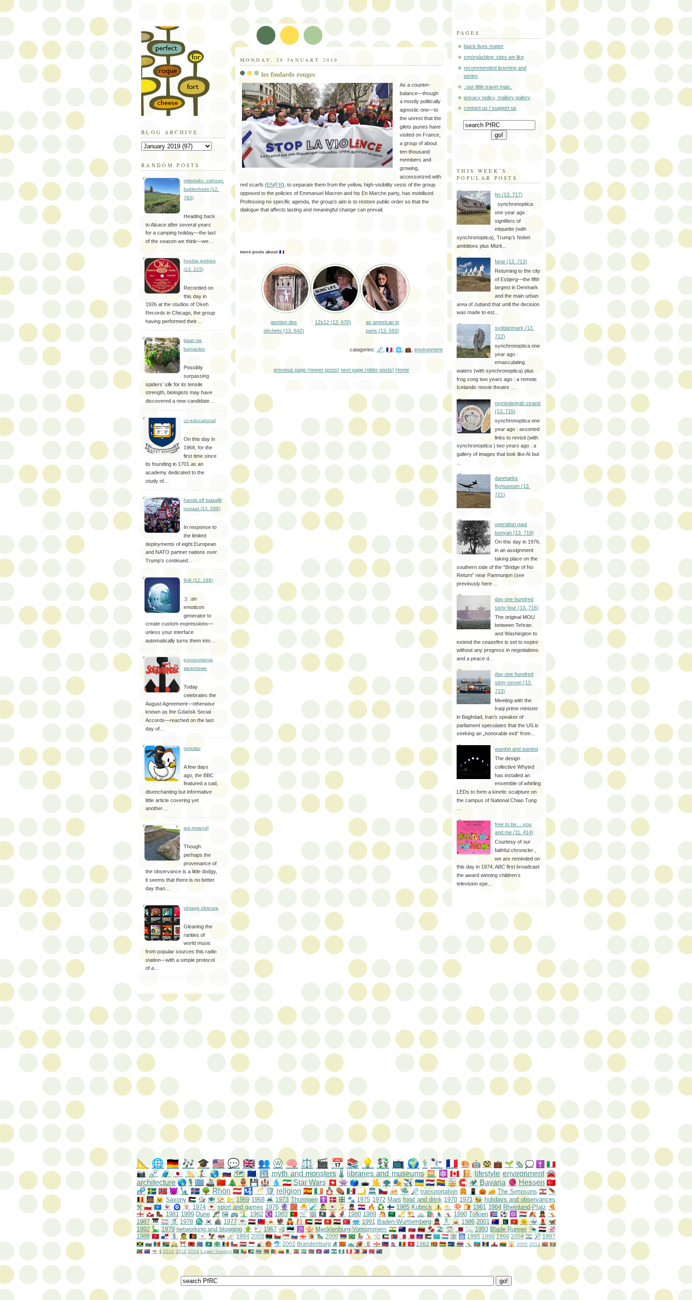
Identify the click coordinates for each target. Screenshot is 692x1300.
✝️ (540, 1164)
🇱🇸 (334, 1251)
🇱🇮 (385, 1244)
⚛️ (443, 1174)
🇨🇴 (281, 1251)
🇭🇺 (523, 1214)
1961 (479, 1207)
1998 (502, 1236)
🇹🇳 (411, 1244)
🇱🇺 (445, 1236)
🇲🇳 (394, 1236)
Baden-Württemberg (404, 1221)
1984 (494, 1207)
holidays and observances (520, 1199)
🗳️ (354, 1182)
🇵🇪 (349, 1251)
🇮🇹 (551, 1164)
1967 (270, 1229)
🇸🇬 (286, 1236)
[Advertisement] (365, 1076)
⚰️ (340, 1191)
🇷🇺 (227, 1174)
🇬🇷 (199, 1182)
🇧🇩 (236, 1251)
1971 (466, 1199)
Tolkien (478, 1214)
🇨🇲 (274, 1251)
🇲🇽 (350, 1191)
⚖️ (307, 1163)
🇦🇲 (343, 1236)
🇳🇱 (430, 1182)
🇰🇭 (319, 1251)
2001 (483, 1221)
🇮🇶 (337, 1221)
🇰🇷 (208, 1221)
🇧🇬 (148, 1244)
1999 (187, 1214)
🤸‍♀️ (447, 1214)
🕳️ (365, 1182)
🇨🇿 (382, 1191)
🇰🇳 (140, 1251)
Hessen (532, 1182)
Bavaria (493, 1182)
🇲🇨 (251, 1244)
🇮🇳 (392, 1229)
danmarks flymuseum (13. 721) (512, 486)
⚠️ (438, 1207)
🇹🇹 (372, 1251)
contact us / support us (490, 108)
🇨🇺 (494, 1214)
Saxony (176, 1199)
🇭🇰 (327, 1221)
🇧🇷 (351, 1236)
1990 (460, 1214)
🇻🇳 (514, 1221)
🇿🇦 (165, 1244)
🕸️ (453, 1236)
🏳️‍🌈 (440, 1182)
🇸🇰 (412, 1229)
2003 (257, 1236)
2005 (522, 1244)
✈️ (407, 1182)
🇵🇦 (165, 1236)
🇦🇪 (309, 1221)
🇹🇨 (147, 1251)
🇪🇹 (296, 1251)
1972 (379, 1199)
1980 (354, 1214)
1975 (363, 1199)
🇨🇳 (221, 1182)
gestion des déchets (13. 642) (284, 326)
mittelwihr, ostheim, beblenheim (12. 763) (204, 189)
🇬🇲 (311, 1251)
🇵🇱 (148, 1207)
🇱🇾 (269, 1236)
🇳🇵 (393, 1244)
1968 (258, 1199)
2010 (168, 1251)
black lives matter (484, 46)
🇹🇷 (551, 1182)
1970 (450, 1199)
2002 (289, 1244)
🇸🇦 (391, 1214)
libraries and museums (385, 1174)
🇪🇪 (290, 1229)
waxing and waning (516, 749)
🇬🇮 (494, 1244)
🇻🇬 (379, 1251)
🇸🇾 (252, 1221)
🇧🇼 (259, 1251)
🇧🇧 (485, 1244)
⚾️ (377, 1236)
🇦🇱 (191, 1244)
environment (428, 349)
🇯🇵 (178, 1174)
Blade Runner (508, 1229)
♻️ (381, 1207)
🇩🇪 (173, 1163)
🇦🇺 (495, 1221)
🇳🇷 (451, 1244)
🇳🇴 (162, 1191)
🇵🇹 (294, 1214)
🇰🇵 (346, 1221)
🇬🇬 (376, 1244)
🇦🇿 (477, 1244)
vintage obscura (201, 907)
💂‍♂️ (351, 1207)
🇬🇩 (553, 1244)
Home (402, 370)
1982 (256, 1214)
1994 (242, 1236)
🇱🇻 (243, 1244)
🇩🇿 (289, 1251)
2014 (193, 1251)
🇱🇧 (543, 1191)
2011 (181, 1251)
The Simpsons (517, 1191)
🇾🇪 (542, 1229)
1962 (422, 1244)
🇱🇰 (434, 1244)
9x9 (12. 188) (198, 580)
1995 (473, 1236)
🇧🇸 (251, 1251)
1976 (272, 1207)
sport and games (240, 1207)
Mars (394, 1199)
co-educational (200, 420)
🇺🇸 (218, 1163)
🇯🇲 (140, 1244)
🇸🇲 (350, 1244)
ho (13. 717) (509, 194)
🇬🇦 (304, 1251)
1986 (468, 1221)
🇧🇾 (266, 1251)
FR (278, 184)
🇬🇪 (302, 1236)
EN (270, 184)
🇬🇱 (150, 1214)
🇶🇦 (459, 1229)
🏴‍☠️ (322, 1214)
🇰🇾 (326, 1251)
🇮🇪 (318, 1191)
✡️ (513, 1214)
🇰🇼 (385, 1236)
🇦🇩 (225, 1244)
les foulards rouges (288, 74)
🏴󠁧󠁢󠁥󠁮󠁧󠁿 (140, 1214)
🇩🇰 (333, 1199)
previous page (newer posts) (306, 370)
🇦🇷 (528, 1236)
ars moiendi (196, 827)
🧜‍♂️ (244, 1214)
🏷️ (190, 1174)
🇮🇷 (286, 1182)
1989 (369, 1214)
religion (288, 1191)
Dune (203, 1214)
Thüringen (304, 1199)
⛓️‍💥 (380, 349)
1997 (548, 1236)
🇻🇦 (230, 1199)
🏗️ (411, 1214)
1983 (281, 1214)
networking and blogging (209, 1229)
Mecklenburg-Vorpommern (350, 1229)
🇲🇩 (157, 1244)
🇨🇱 (234, 1244)
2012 (534, 1244)
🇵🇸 (192, 1199)
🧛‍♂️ (290, 1221)
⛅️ (447, 1207)
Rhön (221, 1191)
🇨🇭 (332, 1182)
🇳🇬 (341, 1251)
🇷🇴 (402, 1244)
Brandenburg (314, 1244)
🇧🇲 (545, 1244)
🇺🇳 (157, 1207)
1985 (403, 1207)
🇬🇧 (249, 1163)
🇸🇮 (294, 1236)
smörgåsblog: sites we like (494, 57)
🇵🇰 (504, 1221)
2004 (517, 1236)
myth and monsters (304, 1174)
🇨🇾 (202, 1236)
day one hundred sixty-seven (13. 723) (514, 682)
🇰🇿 (436, 1236)
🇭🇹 (419, 1236)
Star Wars (309, 1182)
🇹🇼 (261, 1221)
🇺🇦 (419, 1182)
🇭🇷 (361, 1207)
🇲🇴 (208, 1244)
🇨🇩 (199, 1244)
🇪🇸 (307, 1191)
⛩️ (182, 1244)
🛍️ (430, 1214)
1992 (143, 1229)
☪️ (269, 1214)
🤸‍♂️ (468, 1244)
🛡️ (270, 1191)
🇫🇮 (390, 1207)
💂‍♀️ (542, 1214)
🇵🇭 (357, 1251)
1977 (230, 1221)
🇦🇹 (237, 1191)
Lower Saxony (216, 1251)
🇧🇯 (244, 1251)
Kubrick (421, 1207)
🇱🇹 (503, 1244)
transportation (439, 1191)
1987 (143, 1221)
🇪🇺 (252, 1174)
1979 (168, 1229)
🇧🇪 (140, 1199)
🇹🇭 (460, 1244)
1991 (368, 1221)
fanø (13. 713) (511, 261)
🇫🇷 (389, 349)
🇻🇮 (155, 1251)
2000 (331, 1236)
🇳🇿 (402, 1229)
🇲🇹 (402, 1236)
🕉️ (300, 1229)
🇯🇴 (428, 1236)
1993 (481, 1229)
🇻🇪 (421, 1229)
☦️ (323, 1199)
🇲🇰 (342, 1244)
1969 (242, 1199)
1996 (488, 1236)
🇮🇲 (155, 1236)
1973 (282, 1199)
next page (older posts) (367, 370)
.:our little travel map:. (488, 86)
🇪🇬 (318, 1221)
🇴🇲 (277, 1236)
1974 (199, 1207)
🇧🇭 (411, 1236)
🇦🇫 (193, 1236)
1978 (186, 1221)
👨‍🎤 (323, 1207)
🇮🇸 (195, 1191)
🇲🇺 (442, 1244)
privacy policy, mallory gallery (497, 97)
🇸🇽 (364, 1251)
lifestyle (487, 1174)
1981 (172, 1214)
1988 (143, 1236)
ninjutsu (192, 748)
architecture (156, 1182)
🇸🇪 (151, 1191)
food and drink (422, 1199)
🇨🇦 (454, 1174)
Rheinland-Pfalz (524, 1207)
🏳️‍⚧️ (165, 1221)
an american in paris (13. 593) (382, 326)
